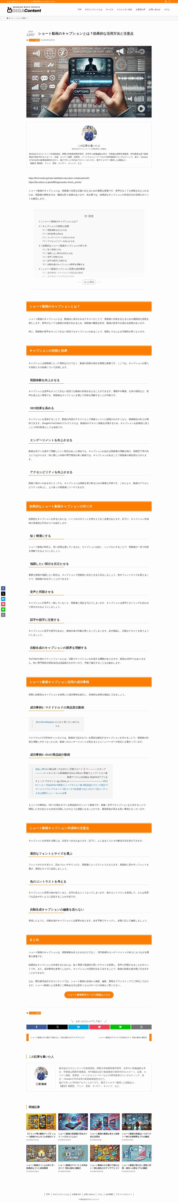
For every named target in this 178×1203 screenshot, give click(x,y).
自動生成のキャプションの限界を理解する (65, 264)
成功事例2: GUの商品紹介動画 (60, 276)
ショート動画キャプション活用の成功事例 (63, 269)
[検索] (169, 1)
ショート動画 (34, 40)
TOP (48, 1194)
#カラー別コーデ (96, 789)
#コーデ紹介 (99, 785)
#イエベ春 (77, 785)
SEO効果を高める (55, 234)
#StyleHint (51, 785)
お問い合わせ (89, 1194)
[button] (36, 1027)
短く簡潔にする (54, 249)
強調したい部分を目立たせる (60, 253)
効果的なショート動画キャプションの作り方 (64, 245)
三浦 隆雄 (41, 1084)
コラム (100, 1194)
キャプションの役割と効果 (55, 226)
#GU (105, 781)
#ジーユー (40, 785)
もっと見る (89, 282)
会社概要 (109, 1194)
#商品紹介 (88, 785)
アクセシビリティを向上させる (61, 241)
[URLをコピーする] (141, 1027)
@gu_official (41, 769)
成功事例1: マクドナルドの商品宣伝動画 (65, 273)
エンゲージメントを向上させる (61, 237)
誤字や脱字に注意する (57, 261)
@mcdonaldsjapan (45, 722)
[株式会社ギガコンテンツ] (24, 9)
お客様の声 (76, 1194)
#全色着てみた (80, 789)
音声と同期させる (55, 257)
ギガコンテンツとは (61, 1194)
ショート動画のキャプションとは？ (60, 221)
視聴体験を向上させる (57, 230)
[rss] (166, 1)
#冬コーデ (68, 789)
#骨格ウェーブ (64, 785)
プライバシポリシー (124, 1194)
